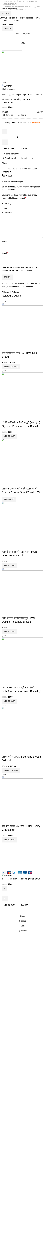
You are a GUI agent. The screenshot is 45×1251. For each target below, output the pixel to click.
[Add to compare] (5, 911)
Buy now (24, 905)
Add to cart (9, 148)
